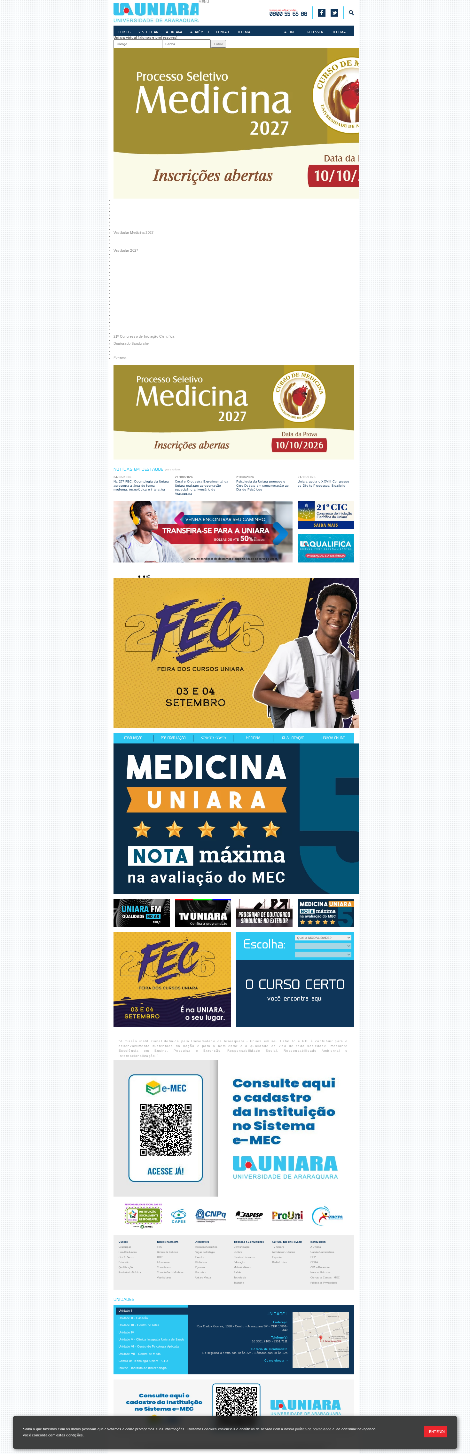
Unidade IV (126, 1332)
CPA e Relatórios (320, 1267)
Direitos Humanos (244, 1257)
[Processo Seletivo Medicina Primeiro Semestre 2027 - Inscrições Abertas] (236, 123)
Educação (239, 1262)
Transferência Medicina (170, 1272)
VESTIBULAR (148, 32)
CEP (313, 1257)
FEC (159, 1247)
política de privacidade (313, 1429)
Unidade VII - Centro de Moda (140, 1354)
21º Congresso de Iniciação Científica (144, 336)
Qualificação (126, 1267)
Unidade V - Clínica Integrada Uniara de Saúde (151, 1339)
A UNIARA (174, 32)
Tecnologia (240, 1277)
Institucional (318, 1241)
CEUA (314, 1262)
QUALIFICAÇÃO (293, 738)
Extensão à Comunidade (249, 1241)
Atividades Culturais (283, 1252)
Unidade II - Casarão (133, 1318)
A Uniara (315, 1247)
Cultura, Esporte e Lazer (287, 1241)
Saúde (237, 1272)
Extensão (124, 1262)
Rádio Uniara (279, 1262)
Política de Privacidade (323, 1282)
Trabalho (239, 1282)
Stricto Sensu (126, 1257)
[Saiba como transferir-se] (203, 531)
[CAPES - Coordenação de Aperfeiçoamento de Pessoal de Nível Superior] (178, 1228)
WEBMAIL (246, 32)
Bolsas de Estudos (167, 1252)
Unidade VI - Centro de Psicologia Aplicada (149, 1346)
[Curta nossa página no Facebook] (318, 12)
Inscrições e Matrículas (288, 13)
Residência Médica (130, 1272)
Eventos (120, 358)
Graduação (125, 1247)
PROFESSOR (314, 32)
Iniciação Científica (206, 1247)
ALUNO (289, 32)
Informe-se (163, 1262)
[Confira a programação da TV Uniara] (203, 913)
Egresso (200, 1267)
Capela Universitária (322, 1252)
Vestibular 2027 (126, 250)
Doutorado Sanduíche (131, 343)
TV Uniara (278, 1247)
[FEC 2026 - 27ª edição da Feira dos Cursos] (236, 653)
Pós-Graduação (128, 1252)
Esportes (277, 1257)
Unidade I (125, 1310)
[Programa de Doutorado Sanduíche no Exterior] (264, 913)
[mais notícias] (173, 469)
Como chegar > (275, 1360)
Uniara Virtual (203, 1277)
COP (160, 1257)
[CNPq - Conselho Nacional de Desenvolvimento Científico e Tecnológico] (210, 1228)
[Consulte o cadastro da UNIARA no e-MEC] (234, 1195)
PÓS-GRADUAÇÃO (173, 738)
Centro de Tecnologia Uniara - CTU (143, 1361)
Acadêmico (202, 1241)
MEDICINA (253, 738)
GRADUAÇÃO (133, 738)
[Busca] (348, 12)
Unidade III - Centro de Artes (139, 1325)
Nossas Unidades (320, 1272)
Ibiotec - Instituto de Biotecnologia (143, 1368)
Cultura (238, 1252)
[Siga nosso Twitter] (334, 12)
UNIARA (156, 13)
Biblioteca (201, 1262)
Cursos (123, 1241)
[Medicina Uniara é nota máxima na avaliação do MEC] (236, 818)
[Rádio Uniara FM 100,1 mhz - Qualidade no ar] (142, 913)
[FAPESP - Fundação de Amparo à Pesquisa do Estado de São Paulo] (249, 1228)
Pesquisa (200, 1272)
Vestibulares (164, 1277)
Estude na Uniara (167, 1241)
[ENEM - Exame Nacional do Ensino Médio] (327, 1228)
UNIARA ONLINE (333, 738)
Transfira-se (164, 1267)
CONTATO (223, 32)
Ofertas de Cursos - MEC (325, 1277)
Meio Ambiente (242, 1267)
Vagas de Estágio (205, 1252)
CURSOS (125, 32)
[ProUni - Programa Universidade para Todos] (287, 1228)
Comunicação (241, 1247)
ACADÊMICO (199, 32)
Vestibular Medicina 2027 (133, 232)
